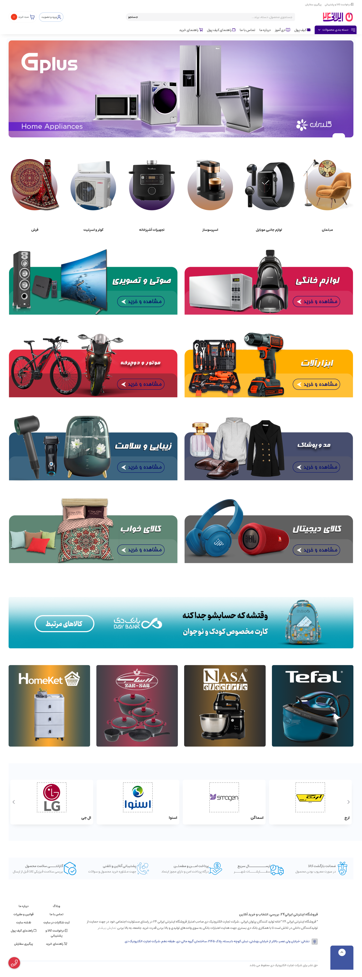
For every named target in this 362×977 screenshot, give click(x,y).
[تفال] (312, 706)
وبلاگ (56, 906)
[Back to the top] (342, 952)
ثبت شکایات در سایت (56, 922)
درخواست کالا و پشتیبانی (338, 4)
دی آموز (280, 30)
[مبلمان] (327, 184)
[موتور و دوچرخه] (93, 365)
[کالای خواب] (93, 530)
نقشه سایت (23, 922)
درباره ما (265, 30)
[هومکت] (49, 706)
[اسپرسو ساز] (210, 184)
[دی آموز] (181, 622)
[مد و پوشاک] (268, 448)
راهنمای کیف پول (219, 30)
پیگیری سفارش (313, 4)
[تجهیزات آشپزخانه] (152, 184)
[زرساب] (137, 706)
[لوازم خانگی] (268, 282)
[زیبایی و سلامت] (93, 448)
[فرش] (35, 184)
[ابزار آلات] (268, 365)
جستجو (133, 16)
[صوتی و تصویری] (93, 282)
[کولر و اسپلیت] (93, 184)
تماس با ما (247, 30)
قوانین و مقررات (23, 914)
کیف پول (300, 30)
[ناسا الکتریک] (225, 706)
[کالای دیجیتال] (268, 530)
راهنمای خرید (189, 30)
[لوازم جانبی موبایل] (269, 184)
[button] (348, 802)
